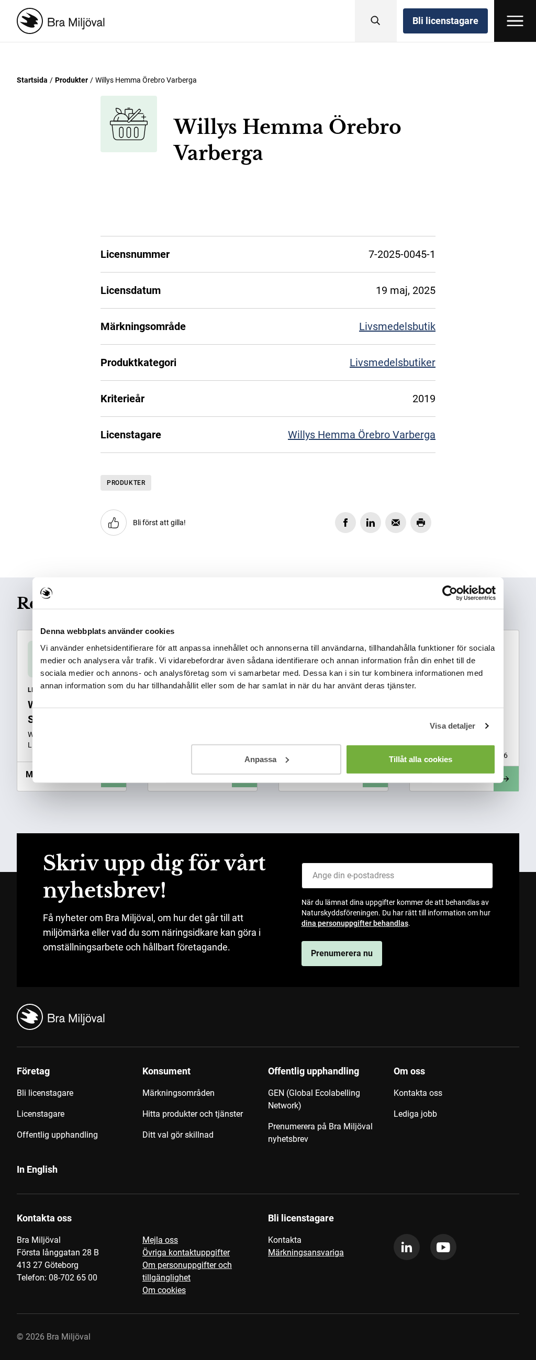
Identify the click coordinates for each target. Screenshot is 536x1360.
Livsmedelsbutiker (393, 362)
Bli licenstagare (445, 20)
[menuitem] (79, 1109)
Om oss (409, 1071)
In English (37, 1169)
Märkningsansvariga (306, 1252)
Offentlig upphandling (57, 1135)
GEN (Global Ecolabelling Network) (314, 1099)
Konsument (166, 1071)
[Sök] (376, 21)
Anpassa (260, 758)
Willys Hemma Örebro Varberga (362, 434)
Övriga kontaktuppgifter (186, 1252)
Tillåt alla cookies (421, 758)
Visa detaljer (452, 725)
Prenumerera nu (342, 953)
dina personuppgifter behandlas (355, 923)
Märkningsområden (178, 1093)
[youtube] (443, 1247)
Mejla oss (160, 1240)
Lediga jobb (415, 1114)
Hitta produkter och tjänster (192, 1114)
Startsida (32, 80)
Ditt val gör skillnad (178, 1135)
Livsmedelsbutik (397, 326)
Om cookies (164, 1290)
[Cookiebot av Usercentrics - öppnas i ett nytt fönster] (450, 593)
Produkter (71, 80)
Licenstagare (40, 1114)
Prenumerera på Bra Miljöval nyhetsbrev (320, 1132)
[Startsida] (58, 21)
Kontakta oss (418, 1093)
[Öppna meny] (515, 21)
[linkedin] (407, 1247)
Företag (33, 1071)
